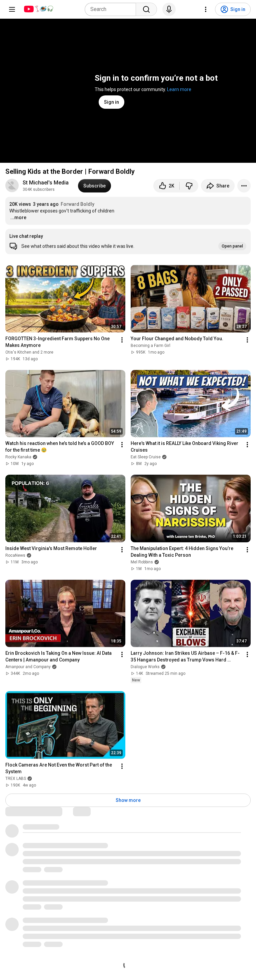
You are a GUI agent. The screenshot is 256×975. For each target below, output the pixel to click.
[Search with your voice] (169, 9)
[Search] (146, 9)
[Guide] (12, 9)
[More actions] (244, 185)
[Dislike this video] (189, 185)
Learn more (179, 89)
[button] (128, 241)
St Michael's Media (46, 182)
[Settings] (206, 9)
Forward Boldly (77, 204)
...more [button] (18, 217)
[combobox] (112, 9)
